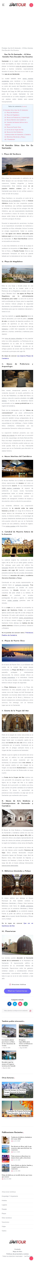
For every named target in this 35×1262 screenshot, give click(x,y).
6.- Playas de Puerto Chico (13, 127)
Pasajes (4, 1209)
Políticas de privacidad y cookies (17, 1254)
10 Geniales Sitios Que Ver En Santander (15, 110)
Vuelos (4, 1231)
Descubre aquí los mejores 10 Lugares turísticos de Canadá (8, 1064)
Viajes (4, 1226)
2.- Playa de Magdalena (12, 115)
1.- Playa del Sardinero (12, 112)
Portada (4, 48)
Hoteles (4, 1200)
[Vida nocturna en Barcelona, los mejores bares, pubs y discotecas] (5, 1158)
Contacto (17, 1249)
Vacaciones (5, 1222)
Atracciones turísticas (19, 984)
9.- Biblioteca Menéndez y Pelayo (15, 137)
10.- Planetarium (10, 139)
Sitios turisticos (7, 1218)
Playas (4, 1213)
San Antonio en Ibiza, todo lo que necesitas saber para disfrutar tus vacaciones (21, 1148)
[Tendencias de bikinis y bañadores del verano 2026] (5, 1139)
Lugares (4, 1205)
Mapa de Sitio (17, 1251)
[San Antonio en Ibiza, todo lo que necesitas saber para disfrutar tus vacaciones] (5, 1149)
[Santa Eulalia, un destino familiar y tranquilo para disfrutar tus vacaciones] (5, 1168)
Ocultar (24, 106)
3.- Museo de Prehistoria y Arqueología (17, 117)
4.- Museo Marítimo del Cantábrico (15, 120)
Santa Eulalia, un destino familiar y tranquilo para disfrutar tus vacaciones (21, 1167)
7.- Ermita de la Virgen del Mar (14, 130)
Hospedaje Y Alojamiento (10, 1196)
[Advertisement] (17, 29)
